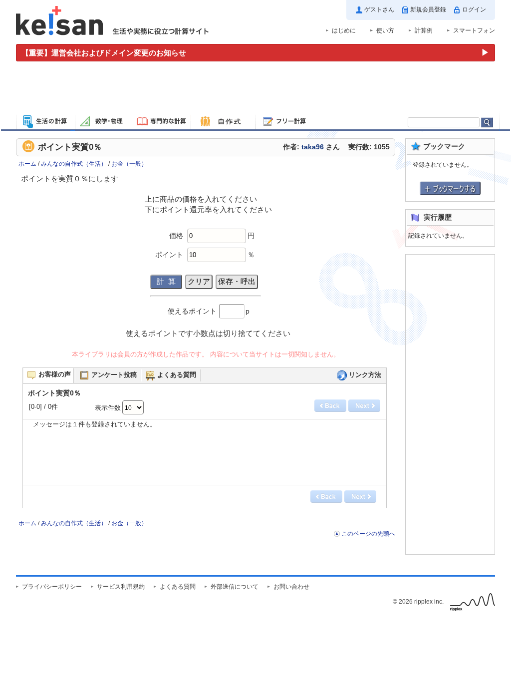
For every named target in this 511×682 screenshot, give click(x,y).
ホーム (27, 163)
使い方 (385, 30)
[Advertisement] (255, 88)
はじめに (344, 30)
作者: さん (311, 147)
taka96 (312, 147)
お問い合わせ (291, 586)
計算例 (424, 30)
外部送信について (234, 586)
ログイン (474, 9)
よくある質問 (178, 586)
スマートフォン (474, 30)
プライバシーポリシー (52, 586)
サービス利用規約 (121, 586)
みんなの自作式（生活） (74, 163)
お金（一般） (129, 163)
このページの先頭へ (368, 533)
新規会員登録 (428, 9)
